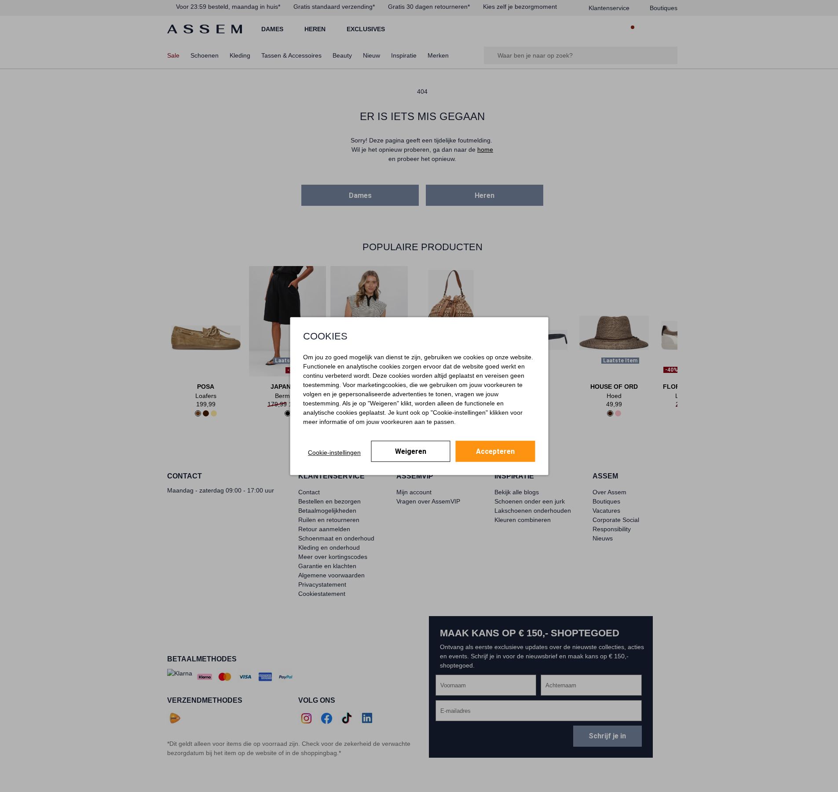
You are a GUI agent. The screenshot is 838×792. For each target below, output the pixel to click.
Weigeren (410, 451)
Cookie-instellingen (334, 452)
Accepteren (495, 451)
